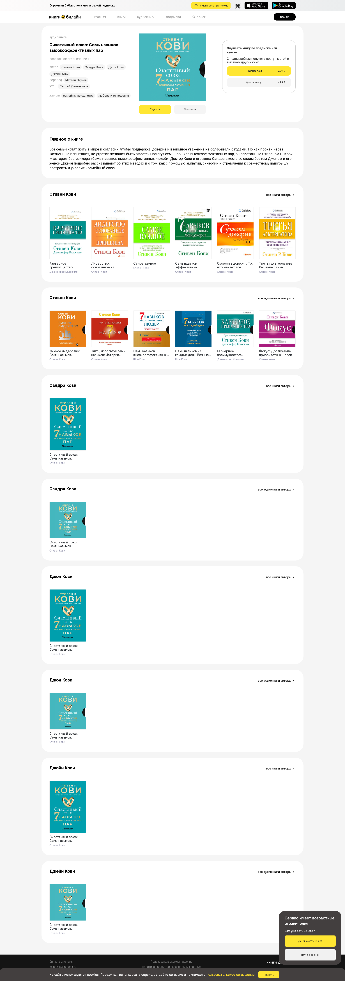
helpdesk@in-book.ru (62, 967)
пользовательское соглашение (230, 974)
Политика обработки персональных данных (171, 967)
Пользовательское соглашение (171, 961)
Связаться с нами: (61, 961)
